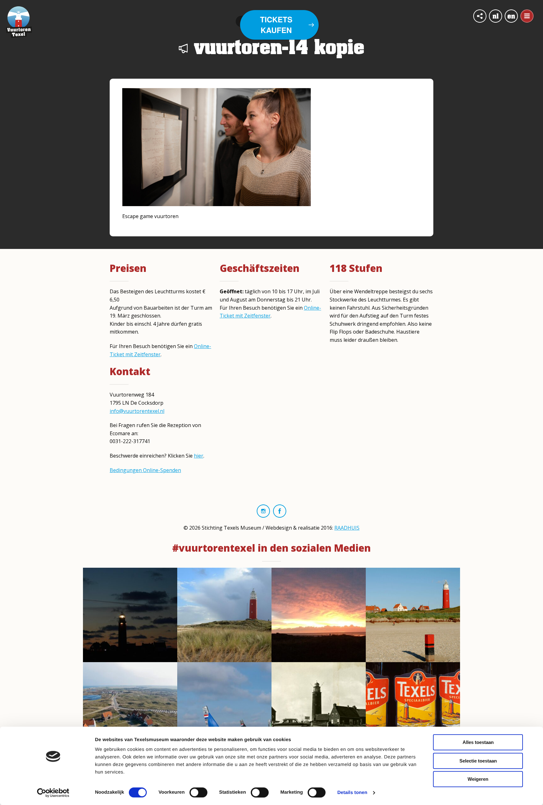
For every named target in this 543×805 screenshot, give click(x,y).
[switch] (198, 792)
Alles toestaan (478, 742)
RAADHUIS (346, 527)
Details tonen (352, 792)
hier (198, 455)
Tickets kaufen (276, 25)
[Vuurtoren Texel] (19, 21)
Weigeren (478, 779)
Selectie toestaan (478, 760)
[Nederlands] (495, 16)
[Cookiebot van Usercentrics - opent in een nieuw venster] (53, 792)
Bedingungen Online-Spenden (145, 470)
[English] (511, 16)
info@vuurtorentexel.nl (137, 411)
